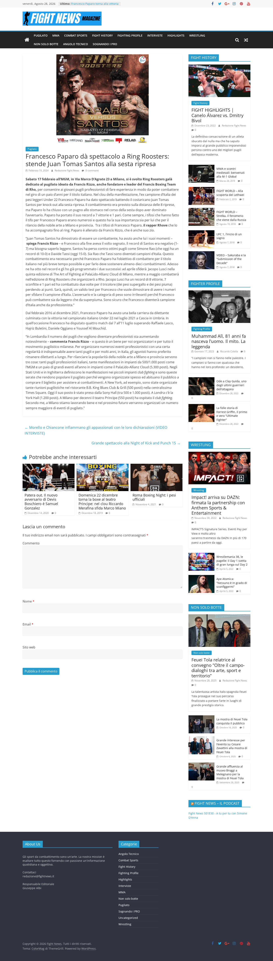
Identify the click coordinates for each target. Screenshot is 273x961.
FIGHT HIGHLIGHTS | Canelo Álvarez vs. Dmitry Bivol (217, 115)
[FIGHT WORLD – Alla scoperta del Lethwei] (201, 189)
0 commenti (92, 170)
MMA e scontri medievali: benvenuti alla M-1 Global (230, 172)
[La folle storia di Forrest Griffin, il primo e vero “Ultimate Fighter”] (201, 406)
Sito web (29, 647)
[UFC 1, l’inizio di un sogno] (201, 232)
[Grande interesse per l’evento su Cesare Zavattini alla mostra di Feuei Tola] (201, 738)
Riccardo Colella (229, 351)
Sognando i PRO (105, 44)
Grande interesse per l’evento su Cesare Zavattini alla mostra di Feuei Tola (231, 746)
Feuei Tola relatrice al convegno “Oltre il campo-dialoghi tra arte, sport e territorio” (218, 667)
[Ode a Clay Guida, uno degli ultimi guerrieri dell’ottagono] (201, 379)
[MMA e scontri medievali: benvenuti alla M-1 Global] (201, 167)
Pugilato (41, 35)
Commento (31, 543)
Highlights (175, 35)
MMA (55, 35)
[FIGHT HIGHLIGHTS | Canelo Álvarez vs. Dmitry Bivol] (219, 67)
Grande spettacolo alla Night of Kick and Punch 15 (136, 443)
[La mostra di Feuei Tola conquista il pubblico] (201, 717)
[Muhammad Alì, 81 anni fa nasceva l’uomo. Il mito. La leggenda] (219, 292)
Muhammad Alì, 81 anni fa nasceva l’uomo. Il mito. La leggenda (218, 341)
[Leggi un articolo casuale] (246, 40)
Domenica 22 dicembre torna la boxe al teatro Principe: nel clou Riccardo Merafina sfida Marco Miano (102, 501)
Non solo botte (46, 44)
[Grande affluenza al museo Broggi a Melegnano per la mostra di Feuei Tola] (201, 764)
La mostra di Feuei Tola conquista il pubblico (231, 721)
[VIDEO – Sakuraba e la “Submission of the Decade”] (201, 253)
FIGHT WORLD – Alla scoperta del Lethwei (230, 193)
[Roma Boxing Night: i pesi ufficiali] (156, 466)
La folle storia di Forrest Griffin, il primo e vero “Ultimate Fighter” (231, 414)
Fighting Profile (130, 35)
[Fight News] (27, 40)
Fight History (102, 35)
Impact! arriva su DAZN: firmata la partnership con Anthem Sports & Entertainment (218, 505)
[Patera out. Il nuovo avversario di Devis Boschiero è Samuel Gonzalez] (49, 466)
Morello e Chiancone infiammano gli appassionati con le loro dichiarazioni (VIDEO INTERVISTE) (96, 430)
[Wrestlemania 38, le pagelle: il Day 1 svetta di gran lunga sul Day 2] (201, 555)
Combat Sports (75, 35)
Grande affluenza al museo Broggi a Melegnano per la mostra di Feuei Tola (230, 772)
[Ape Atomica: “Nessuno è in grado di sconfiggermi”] (201, 577)
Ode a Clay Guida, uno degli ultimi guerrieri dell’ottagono (231, 385)
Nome (28, 601)
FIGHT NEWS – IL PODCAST (217, 803)
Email (28, 624)
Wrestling (197, 35)
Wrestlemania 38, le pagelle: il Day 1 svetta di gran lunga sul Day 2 (231, 560)
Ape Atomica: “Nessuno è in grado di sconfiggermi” (231, 583)
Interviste (155, 35)
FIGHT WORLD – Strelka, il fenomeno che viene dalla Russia (231, 215)
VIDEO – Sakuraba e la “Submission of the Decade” (231, 259)
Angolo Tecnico (75, 44)
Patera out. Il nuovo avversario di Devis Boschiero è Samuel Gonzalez (41, 501)
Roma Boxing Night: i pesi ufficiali (154, 497)
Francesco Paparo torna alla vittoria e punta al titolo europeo (95, 6)
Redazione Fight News (67, 170)
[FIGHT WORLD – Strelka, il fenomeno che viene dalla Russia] (201, 210)
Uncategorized (128, 918)
